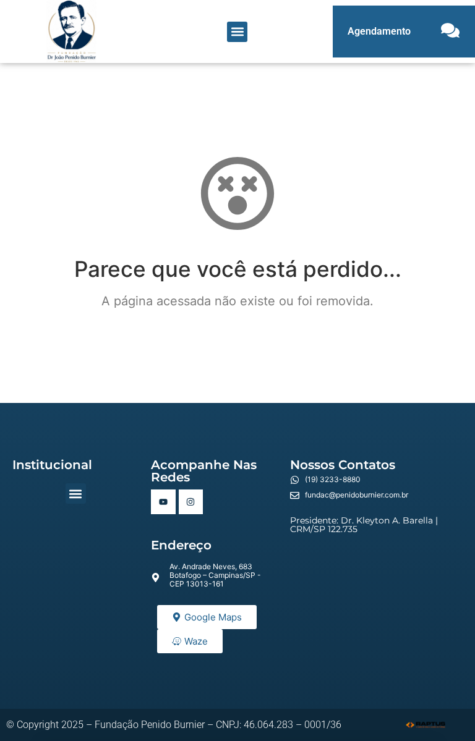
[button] (237, 32)
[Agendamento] (450, 31)
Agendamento (379, 31)
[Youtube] (163, 501)
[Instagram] (191, 501)
